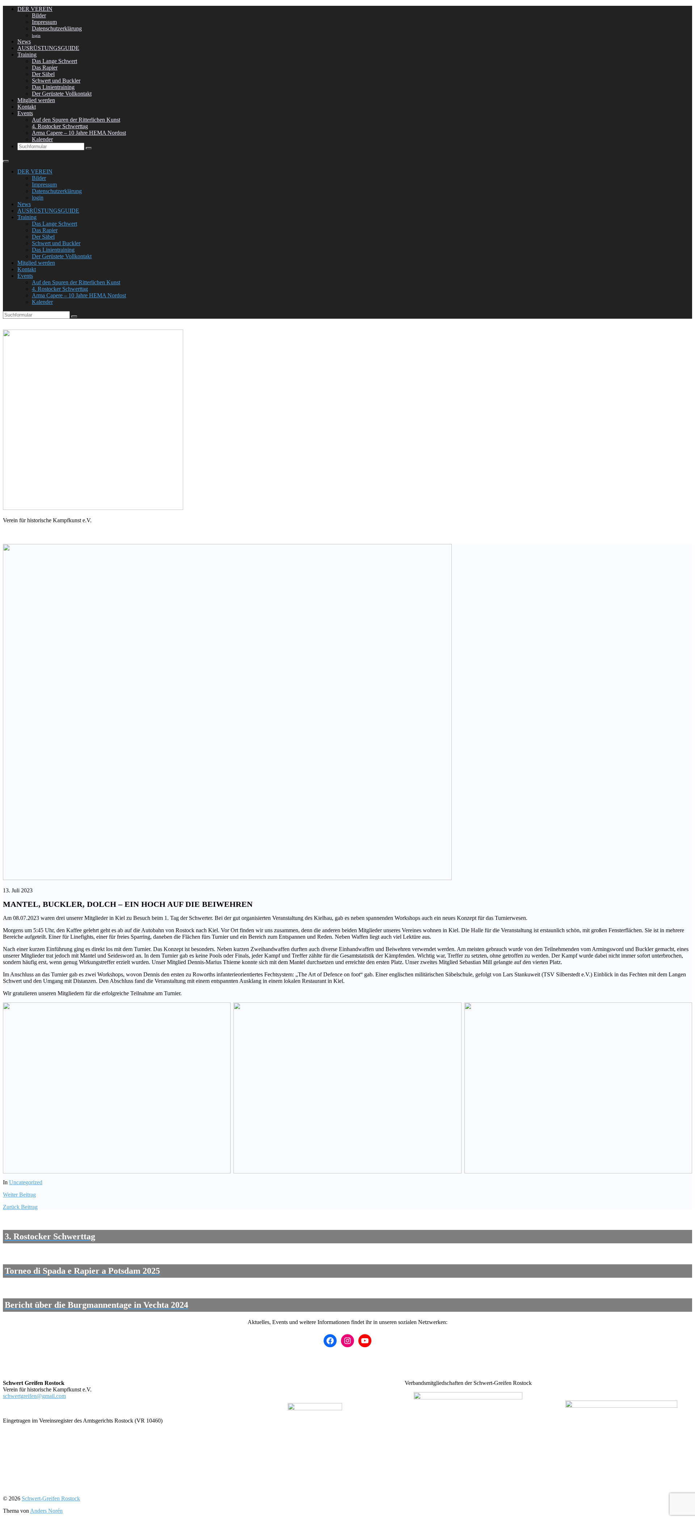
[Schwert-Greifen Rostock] (93, 508)
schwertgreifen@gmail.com (34, 1396)
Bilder (39, 15)
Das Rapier (45, 67)
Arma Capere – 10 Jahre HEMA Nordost (79, 133)
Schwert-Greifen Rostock (51, 1498)
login (36, 36)
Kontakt (26, 107)
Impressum (44, 22)
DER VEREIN (34, 9)
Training (27, 54)
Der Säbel (43, 74)
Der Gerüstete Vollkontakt (62, 94)
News (24, 41)
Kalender (42, 139)
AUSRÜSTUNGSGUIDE (48, 48)
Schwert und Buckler (56, 81)
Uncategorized (25, 1182)
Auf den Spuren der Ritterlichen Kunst (76, 120)
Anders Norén (46, 1511)
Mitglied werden (36, 100)
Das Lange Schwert (54, 61)
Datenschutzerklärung (57, 28)
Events (25, 113)
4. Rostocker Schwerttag (60, 126)
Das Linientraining (53, 87)
